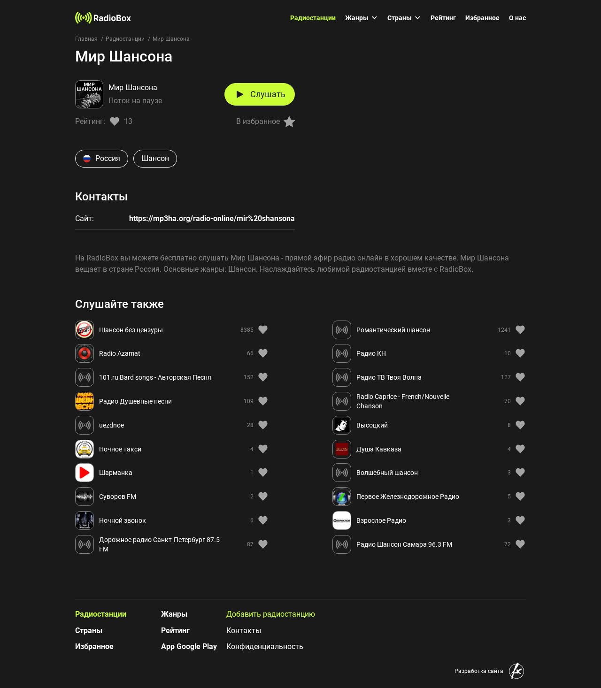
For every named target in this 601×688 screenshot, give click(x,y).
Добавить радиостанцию (270, 614)
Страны (399, 18)
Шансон (155, 158)
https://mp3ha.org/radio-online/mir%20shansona (212, 218)
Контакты (243, 630)
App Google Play (189, 646)
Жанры (357, 18)
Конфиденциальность (264, 646)
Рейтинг (443, 18)
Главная (86, 39)
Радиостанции (313, 18)
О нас (517, 18)
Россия (107, 158)
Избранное (482, 18)
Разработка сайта (479, 671)
